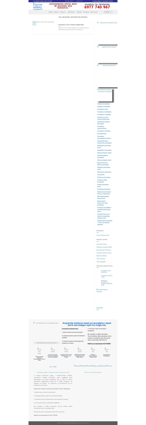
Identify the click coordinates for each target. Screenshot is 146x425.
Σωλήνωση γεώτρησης (103, 177)
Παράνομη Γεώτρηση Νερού (104, 247)
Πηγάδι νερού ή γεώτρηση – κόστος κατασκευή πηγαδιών (104, 222)
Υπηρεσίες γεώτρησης (103, 106)
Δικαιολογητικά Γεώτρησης (103, 250)
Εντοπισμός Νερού (101, 244)
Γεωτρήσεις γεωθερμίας (104, 112)
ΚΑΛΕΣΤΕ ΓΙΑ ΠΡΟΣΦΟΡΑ (97, 4)
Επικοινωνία (94, 12)
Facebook (99, 307)
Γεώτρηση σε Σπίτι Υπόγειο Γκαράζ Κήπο (71, 24)
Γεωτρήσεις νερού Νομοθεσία (106, 271)
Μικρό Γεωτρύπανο (101, 255)
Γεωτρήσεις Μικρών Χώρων (104, 253)
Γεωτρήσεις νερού (102, 109)
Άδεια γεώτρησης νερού (104, 160)
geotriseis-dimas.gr (71, 422)
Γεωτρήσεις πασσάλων (104, 131)
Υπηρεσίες (62, 12)
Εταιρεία (56, 12)
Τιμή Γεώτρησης (100, 258)
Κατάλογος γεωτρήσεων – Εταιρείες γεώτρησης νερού (106, 283)
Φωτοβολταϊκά (101, 133)
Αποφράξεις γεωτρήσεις (104, 150)
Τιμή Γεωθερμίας (101, 261)
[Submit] (111, 12)
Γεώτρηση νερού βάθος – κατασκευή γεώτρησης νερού (104, 209)
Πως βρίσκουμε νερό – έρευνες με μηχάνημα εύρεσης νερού (103, 216)
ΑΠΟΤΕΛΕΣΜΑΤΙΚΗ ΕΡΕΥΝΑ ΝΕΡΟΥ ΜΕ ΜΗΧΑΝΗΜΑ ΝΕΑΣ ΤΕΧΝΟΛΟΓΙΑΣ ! (63, 6)
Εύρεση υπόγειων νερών (104, 153)
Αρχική (50, 12)
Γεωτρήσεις (86, 12)
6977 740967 (53, 367)
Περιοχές (79, 12)
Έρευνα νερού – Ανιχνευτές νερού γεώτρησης (102, 203)
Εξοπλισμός (71, 12)
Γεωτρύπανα (100, 174)
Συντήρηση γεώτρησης (103, 189)
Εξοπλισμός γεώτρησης (104, 172)
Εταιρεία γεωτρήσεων (103, 104)
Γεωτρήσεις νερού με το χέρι (106, 276)
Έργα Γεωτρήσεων (101, 235)
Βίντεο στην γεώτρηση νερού (93, 372)
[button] (93, 386)
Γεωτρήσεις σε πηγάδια (104, 114)
